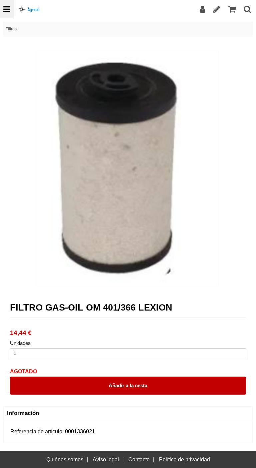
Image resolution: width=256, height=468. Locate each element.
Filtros (11, 29)
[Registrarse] (217, 9)
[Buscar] (247, 9)
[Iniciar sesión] (202, 9)
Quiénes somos (64, 459)
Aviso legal (106, 459)
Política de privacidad (184, 459)
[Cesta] (232, 9)
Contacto (139, 459)
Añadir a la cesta (128, 385)
